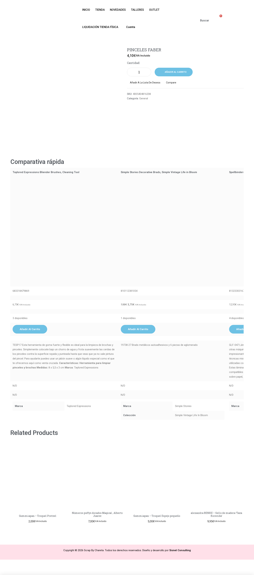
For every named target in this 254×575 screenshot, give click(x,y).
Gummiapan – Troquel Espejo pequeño (156, 515)
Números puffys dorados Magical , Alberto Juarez (97, 514)
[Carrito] (219, 18)
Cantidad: (133, 63)
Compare (171, 82)
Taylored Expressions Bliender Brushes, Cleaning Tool (46, 172)
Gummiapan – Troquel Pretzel (37, 515)
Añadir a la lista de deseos (145, 82)
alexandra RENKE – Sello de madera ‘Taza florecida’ (216, 514)
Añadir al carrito (175, 72)
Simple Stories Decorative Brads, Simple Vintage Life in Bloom (159, 172)
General (143, 98)
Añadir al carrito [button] (30, 329)
